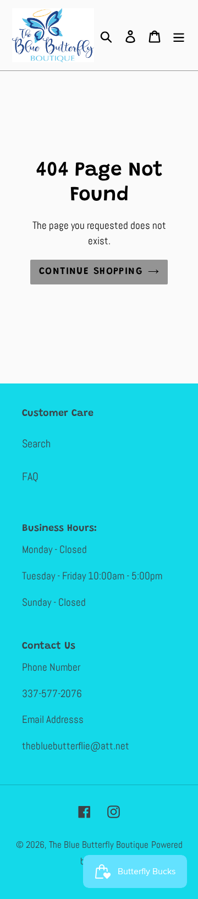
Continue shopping (90, 272)
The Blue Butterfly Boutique (98, 844)
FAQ (30, 476)
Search (36, 443)
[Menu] (179, 35)
